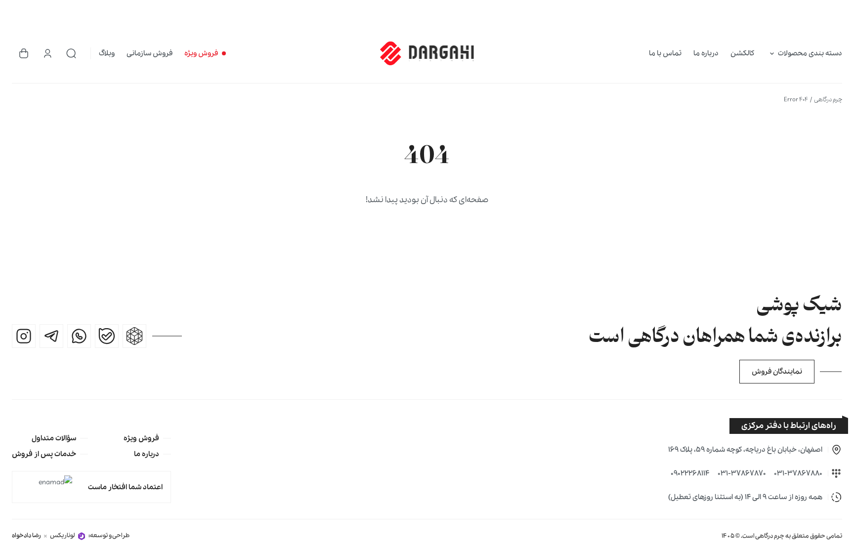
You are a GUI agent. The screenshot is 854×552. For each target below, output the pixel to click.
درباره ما (706, 53)
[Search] (71, 53)
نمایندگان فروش (777, 372)
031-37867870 (742, 473)
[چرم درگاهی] (427, 53)
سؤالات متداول (54, 438)
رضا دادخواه (26, 535)
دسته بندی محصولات (810, 53)
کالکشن (742, 53)
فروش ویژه (201, 53)
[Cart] (24, 53)
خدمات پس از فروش (44, 454)
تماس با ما (665, 53)
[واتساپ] (79, 336)
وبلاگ (107, 53)
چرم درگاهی (828, 99)
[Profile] (47, 53)
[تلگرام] (51, 336)
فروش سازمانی (149, 53)
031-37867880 (798, 473)
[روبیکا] (134, 336)
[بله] (107, 336)
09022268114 (690, 473)
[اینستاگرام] (24, 336)
